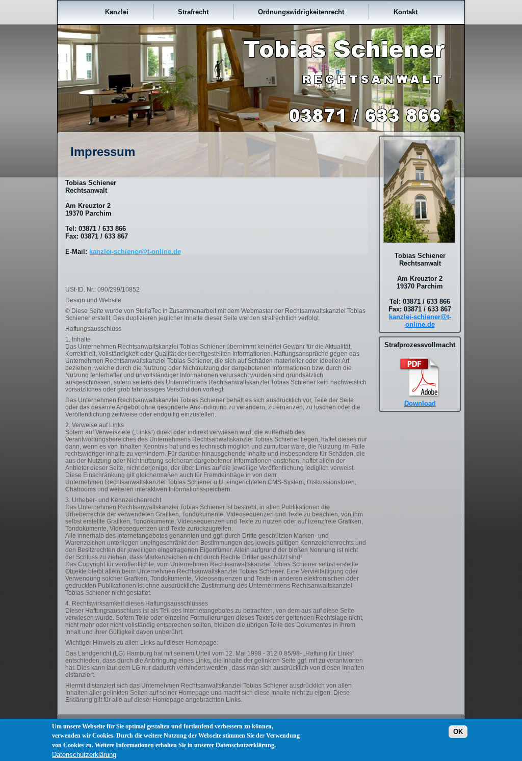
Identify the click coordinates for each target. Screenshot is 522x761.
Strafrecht (193, 12)
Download (420, 403)
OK (458, 732)
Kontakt (405, 12)
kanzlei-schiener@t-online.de (135, 251)
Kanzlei (116, 12)
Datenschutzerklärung (84, 754)
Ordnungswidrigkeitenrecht (301, 12)
